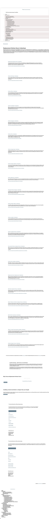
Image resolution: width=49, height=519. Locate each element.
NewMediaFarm (40, 483)
